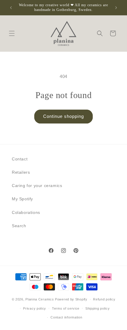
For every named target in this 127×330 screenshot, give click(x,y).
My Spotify (22, 198)
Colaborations (26, 212)
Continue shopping (63, 116)
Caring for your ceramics (37, 185)
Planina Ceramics (39, 299)
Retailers (21, 172)
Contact (19, 159)
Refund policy (104, 299)
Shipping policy (97, 308)
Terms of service (65, 308)
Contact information (66, 317)
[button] (11, 33)
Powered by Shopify (71, 299)
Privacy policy (34, 308)
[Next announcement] (116, 7)
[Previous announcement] (10, 7)
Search (19, 225)
